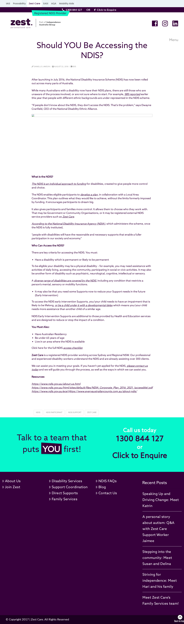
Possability (19, 3)
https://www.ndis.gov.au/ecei (50, 391)
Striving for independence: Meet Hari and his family (159, 580)
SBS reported (132, 94)
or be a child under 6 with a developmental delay (84, 305)
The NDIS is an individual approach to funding (59, 183)
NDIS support (74, 412)
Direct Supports (65, 493)
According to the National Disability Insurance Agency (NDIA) (68, 223)
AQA (53, 3)
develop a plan (89, 194)
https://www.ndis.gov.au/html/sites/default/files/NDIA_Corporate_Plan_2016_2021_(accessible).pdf (92, 387)
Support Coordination (70, 487)
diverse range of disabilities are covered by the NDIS (65, 280)
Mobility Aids (66, 3)
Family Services (64, 499)
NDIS (74, 66)
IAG (8, 3)
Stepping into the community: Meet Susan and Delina (157, 557)
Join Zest (12, 487)
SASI (45, 3)
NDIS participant (54, 412)
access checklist (72, 348)
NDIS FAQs (107, 481)
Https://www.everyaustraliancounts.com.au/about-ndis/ (102, 391)
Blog (102, 487)
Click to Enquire (106, 10)
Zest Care (34, 3)
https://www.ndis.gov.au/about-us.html (56, 384)
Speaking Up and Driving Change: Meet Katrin (160, 499)
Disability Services (67, 481)
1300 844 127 (74, 10)
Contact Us (107, 493)
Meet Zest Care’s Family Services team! (160, 600)
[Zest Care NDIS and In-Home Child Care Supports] (34, 23)
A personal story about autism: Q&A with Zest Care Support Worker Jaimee (158, 528)
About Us (13, 481)
